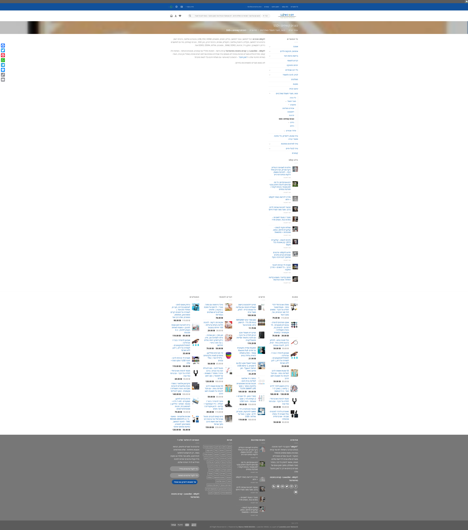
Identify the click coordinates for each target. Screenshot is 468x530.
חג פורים (223, 458)
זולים (229, 458)
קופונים (266, 7)
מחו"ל (216, 473)
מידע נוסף (190, 7)
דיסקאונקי (290, 112)
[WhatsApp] (2, 60)
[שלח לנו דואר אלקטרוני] (283, 486)
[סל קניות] (171, 15)
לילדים (211, 470)
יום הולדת (211, 462)
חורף (211, 458)
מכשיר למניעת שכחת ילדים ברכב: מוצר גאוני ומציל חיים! (280, 208)
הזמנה (223, 454)
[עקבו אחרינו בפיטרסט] (278, 486)
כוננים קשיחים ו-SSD (286, 119)
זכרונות (291, 115)
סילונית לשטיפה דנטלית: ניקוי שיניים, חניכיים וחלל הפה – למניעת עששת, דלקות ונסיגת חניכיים (281, 171)
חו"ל (216, 458)
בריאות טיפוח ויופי (291, 56)
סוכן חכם (243, 57)
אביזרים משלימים (288, 108)
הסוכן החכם (275, 7)
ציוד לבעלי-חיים (292, 148)
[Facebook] (2, 45)
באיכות (222, 450)
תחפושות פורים (226, 493)
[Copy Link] (2, 74)
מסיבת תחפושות (219, 477)
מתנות (295, 84)
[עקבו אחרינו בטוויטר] (287, 486)
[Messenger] (2, 69)
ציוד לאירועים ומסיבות (289, 143)
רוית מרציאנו (223, 489)
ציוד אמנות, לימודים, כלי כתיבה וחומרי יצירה (286, 137)
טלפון (217, 462)
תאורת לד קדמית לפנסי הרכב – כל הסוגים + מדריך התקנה (280, 267)
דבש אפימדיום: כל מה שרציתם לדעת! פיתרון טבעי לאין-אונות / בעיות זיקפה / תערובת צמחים (280, 186)
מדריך (229, 473)
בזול (216, 450)
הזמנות (216, 454)
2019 (229, 447)
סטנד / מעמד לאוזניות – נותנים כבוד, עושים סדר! (281, 218)
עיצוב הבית (293, 88)
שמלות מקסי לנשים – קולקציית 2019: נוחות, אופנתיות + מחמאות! (282, 229)
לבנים (210, 466)
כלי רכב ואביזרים (291, 70)
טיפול (223, 462)
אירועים (228, 450)
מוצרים (223, 473)
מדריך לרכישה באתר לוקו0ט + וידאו (280, 198)
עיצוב (229, 481)
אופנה (295, 46)
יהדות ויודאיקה (292, 65)
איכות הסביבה (208, 447)
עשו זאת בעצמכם (212, 485)
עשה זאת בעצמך (226, 485)
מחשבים (253, 30)
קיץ (230, 489)
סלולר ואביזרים (291, 130)
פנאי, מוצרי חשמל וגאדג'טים (272, 30)
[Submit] (190, 16)
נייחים (292, 126)
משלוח (210, 477)
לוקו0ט (217, 470)
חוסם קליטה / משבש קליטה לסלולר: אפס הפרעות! (280, 278)
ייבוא (229, 466)
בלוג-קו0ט (285, 7)
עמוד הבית (293, 30)
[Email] (2, 79)
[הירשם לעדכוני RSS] (274, 486)
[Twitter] (2, 50)
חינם (206, 458)
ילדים (224, 466)
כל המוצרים (294, 7)
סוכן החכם (275, 468)
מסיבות (229, 477)
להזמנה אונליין (226, 470)
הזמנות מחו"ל (208, 454)
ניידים (292, 122)
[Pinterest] (2, 55)
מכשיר (210, 473)
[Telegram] (2, 65)
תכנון (210, 493)
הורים (229, 454)
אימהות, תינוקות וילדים (289, 51)
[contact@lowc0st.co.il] (181, 7)
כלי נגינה (293, 98)
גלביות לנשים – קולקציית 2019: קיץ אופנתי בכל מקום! (281, 242)
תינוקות (216, 493)
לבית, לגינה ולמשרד (290, 74)
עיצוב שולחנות (220, 481)
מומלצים (294, 79)
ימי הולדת (217, 466)
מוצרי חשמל (292, 101)
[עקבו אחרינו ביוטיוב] (296, 492)
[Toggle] (270, 46)
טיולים (229, 462)
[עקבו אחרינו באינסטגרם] (291, 486)
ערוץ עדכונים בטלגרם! (255, 7)
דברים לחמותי (292, 60)
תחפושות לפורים (211, 489)
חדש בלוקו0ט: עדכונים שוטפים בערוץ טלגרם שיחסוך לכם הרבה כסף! (281, 254)
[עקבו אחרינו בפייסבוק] (296, 486)
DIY (224, 447)
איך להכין (218, 447)
